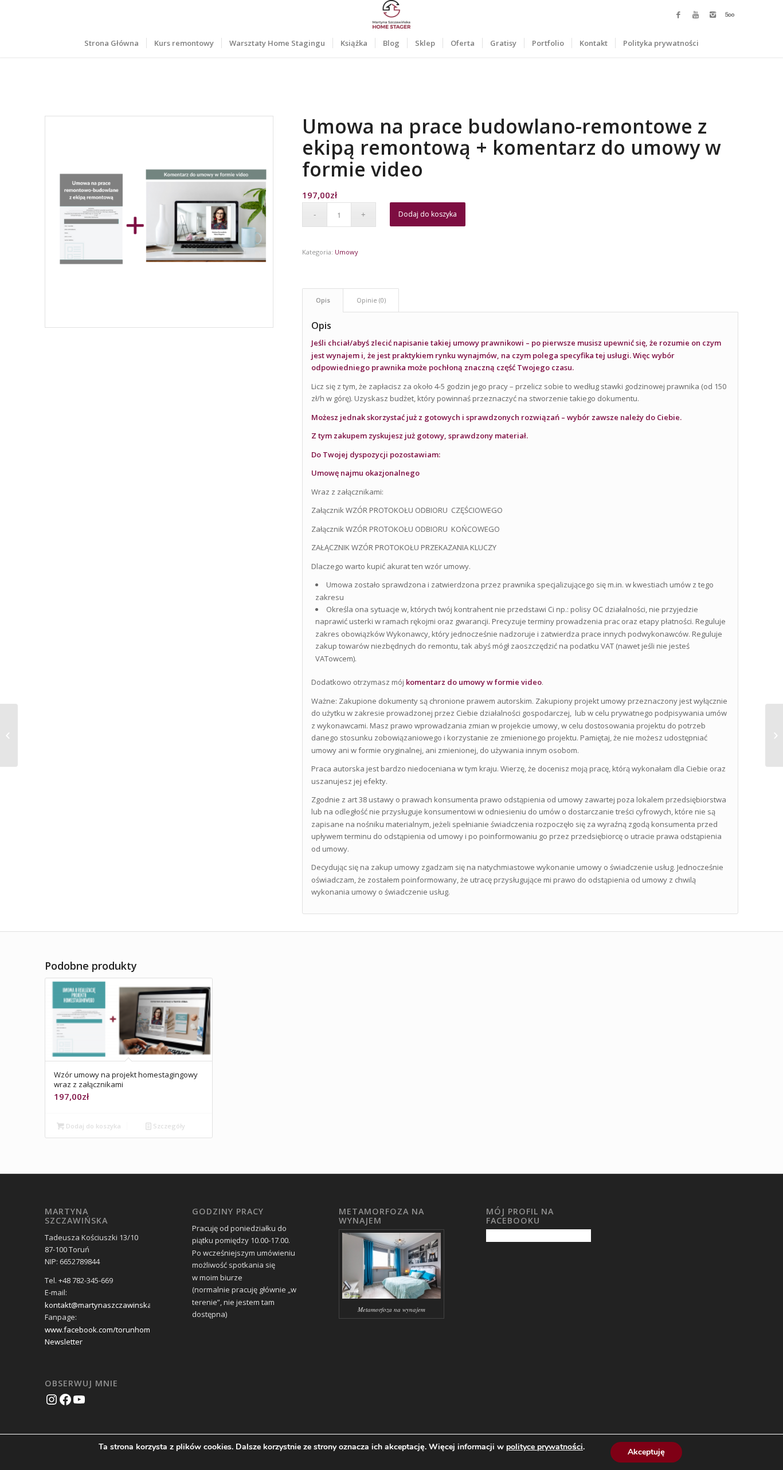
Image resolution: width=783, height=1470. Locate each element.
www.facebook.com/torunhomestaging (112, 1329)
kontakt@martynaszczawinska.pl (102, 1305)
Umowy (346, 252)
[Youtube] (695, 14)
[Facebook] (678, 14)
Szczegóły (168, 1126)
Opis (323, 300)
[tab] (322, 300)
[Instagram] (712, 14)
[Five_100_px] (729, 14)
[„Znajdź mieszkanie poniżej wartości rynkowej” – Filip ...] (774, 735)
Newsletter (64, 1341)
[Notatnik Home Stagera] (9, 735)
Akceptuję (646, 1452)
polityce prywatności (544, 1446)
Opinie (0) (371, 300)
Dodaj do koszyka (427, 214)
